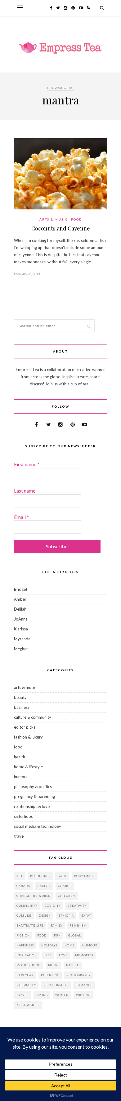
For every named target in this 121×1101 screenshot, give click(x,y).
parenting (50, 975)
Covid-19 (52, 905)
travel (19, 836)
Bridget (20, 589)
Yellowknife (28, 1005)
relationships (55, 985)
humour (21, 776)
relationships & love (32, 806)
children (66, 895)
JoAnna (21, 618)
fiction (23, 935)
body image (84, 876)
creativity (77, 905)
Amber (20, 599)
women (62, 995)
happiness (25, 945)
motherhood (28, 965)
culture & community (32, 717)
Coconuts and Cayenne (60, 228)
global (74, 935)
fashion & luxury (28, 737)
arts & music (53, 219)
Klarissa (21, 628)
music (53, 965)
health (19, 756)
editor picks (24, 727)
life (48, 955)
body (62, 876)
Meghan (21, 648)
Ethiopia (66, 915)
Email (21, 517)
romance (84, 985)
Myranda (22, 638)
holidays (49, 945)
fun (57, 935)
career (44, 886)
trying (42, 995)
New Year (25, 975)
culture (23, 915)
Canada (23, 886)
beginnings (40, 876)
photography (79, 975)
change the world (33, 895)
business (21, 707)
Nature (72, 965)
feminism (78, 925)
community (26, 905)
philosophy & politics (33, 786)
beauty (20, 697)
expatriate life (29, 925)
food (76, 219)
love (63, 955)
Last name (24, 490)
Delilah (20, 609)
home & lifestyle (28, 766)
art (19, 876)
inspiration (26, 955)
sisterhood (24, 816)
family (56, 925)
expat (86, 915)
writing (83, 995)
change (65, 886)
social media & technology (37, 826)
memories (84, 955)
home (70, 945)
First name (26, 464)
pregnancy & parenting (34, 796)
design (45, 915)
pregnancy (26, 985)
